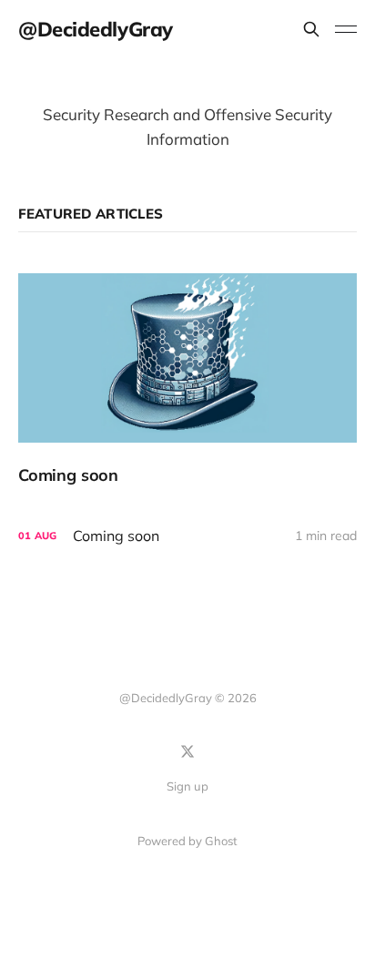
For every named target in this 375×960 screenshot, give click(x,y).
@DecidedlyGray (95, 29)
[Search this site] (311, 29)
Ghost (221, 840)
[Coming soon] (187, 379)
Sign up (187, 786)
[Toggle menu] (346, 29)
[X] (187, 751)
